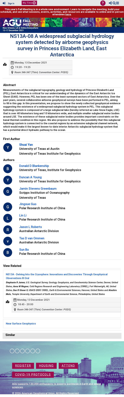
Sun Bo (24, 249)
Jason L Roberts (30, 227)
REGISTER (23, 365)
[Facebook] (12, 351)
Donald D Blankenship (34, 166)
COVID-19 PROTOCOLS (33, 374)
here (68, 14)
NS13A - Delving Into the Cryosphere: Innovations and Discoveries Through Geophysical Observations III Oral (57, 276)
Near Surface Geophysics (21, 323)
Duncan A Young (30, 177)
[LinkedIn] (22, 351)
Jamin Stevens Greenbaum (38, 188)
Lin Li (22, 215)
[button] (117, 3)
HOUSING (46, 365)
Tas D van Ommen (31, 238)
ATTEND (68, 365)
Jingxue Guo (27, 204)
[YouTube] (38, 351)
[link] (114, 3)
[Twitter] (32, 351)
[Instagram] (17, 351)
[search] (114, 3)
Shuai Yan (26, 144)
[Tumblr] (27, 351)
